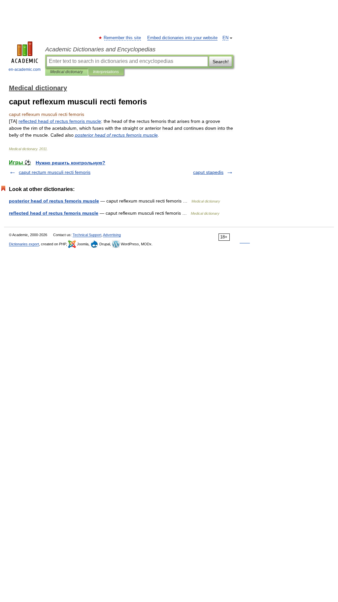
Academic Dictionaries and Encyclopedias (100, 49)
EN (225, 38)
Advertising (112, 235)
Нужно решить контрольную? (70, 162)
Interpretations (106, 71)
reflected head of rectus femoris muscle (53, 213)
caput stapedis (208, 172)
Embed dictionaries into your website (182, 38)
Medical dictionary (66, 71)
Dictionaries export (24, 244)
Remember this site (122, 38)
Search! (221, 61)
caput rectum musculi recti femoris (54, 172)
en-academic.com (25, 69)
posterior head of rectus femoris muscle (54, 201)
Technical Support (87, 235)
